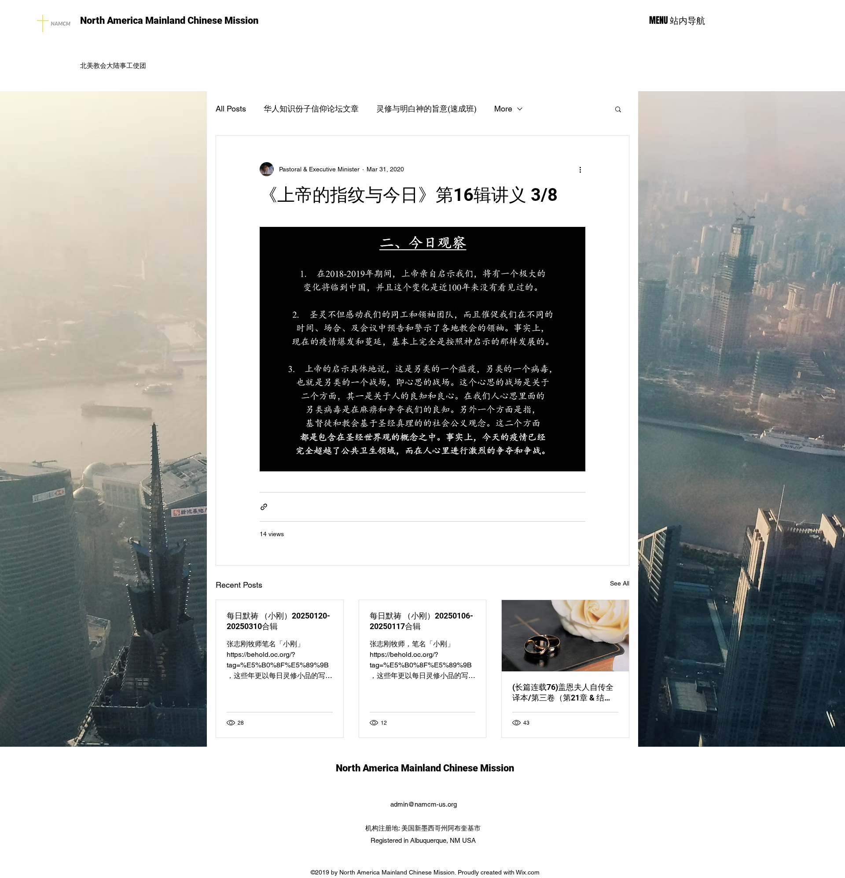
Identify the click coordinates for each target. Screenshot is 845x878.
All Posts (231, 108)
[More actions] (580, 169)
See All (619, 583)
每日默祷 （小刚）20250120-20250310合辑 (278, 621)
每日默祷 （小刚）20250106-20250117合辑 (421, 621)
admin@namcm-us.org (423, 804)
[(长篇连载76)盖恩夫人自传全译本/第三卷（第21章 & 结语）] (565, 635)
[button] (618, 108)
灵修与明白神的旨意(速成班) (426, 108)
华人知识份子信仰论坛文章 (311, 108)
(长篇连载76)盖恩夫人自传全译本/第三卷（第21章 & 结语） (563, 692)
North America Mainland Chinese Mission (169, 20)
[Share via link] (264, 507)
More (503, 108)
